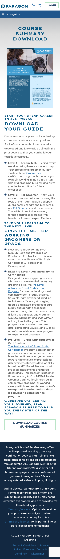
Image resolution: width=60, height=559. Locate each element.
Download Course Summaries (30, 424)
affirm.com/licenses (17, 521)
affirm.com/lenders (18, 509)
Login (52, 5)
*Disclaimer (37, 553)
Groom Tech (33, 173)
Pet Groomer (21, 208)
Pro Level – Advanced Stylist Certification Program (27, 288)
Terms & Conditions (24, 545)
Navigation (13, 14)
